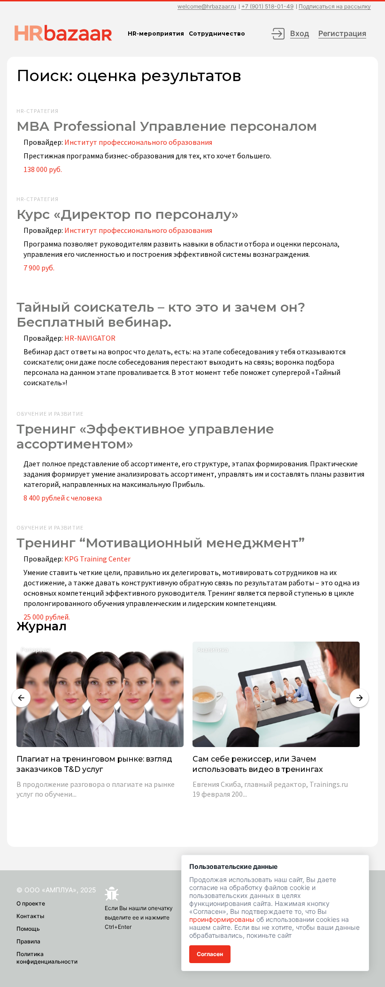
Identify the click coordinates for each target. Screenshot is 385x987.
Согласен (210, 953)
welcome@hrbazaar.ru (206, 7)
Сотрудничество (217, 33)
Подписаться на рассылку (335, 7)
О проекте (30, 903)
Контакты (30, 916)
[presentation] (21, 697)
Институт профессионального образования (138, 142)
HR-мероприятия (156, 33)
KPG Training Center (97, 558)
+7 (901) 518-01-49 (267, 7)
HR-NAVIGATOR (90, 338)
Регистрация (342, 33)
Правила (28, 941)
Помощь (28, 928)
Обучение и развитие (50, 414)
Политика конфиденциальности (46, 957)
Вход (299, 33)
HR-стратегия (37, 111)
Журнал (41, 626)
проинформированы (221, 919)
